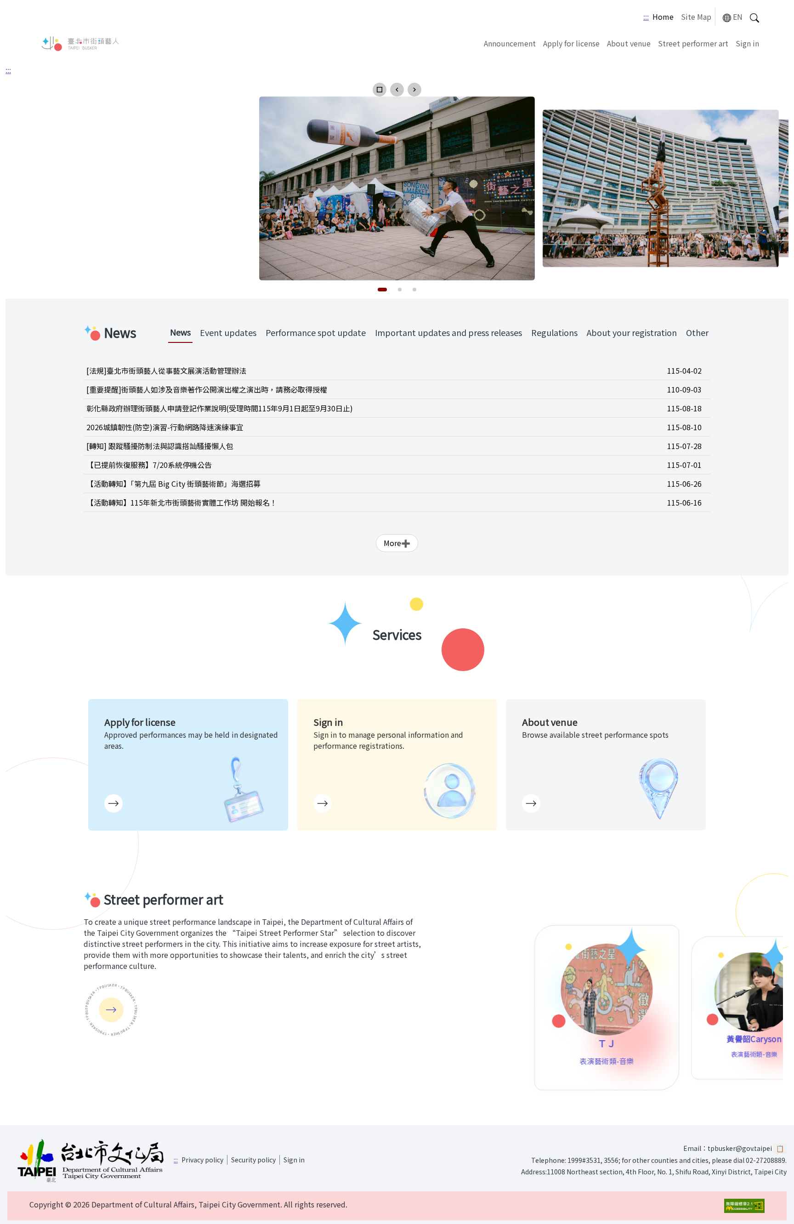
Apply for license (571, 43)
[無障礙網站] (744, 1206)
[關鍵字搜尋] (754, 16)
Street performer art (693, 43)
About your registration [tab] (632, 332)
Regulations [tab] (554, 332)
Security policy (253, 1159)
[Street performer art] (111, 1009)
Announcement (510, 43)
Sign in (747, 43)
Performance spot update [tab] (316, 332)
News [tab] (180, 332)
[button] (379, 90)
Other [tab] (697, 332)
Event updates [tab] (228, 332)
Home (663, 16)
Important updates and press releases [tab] (448, 332)
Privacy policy (202, 1159)
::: (646, 16)
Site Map (696, 16)
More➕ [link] (397, 542)
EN (738, 16)
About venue (629, 43)
